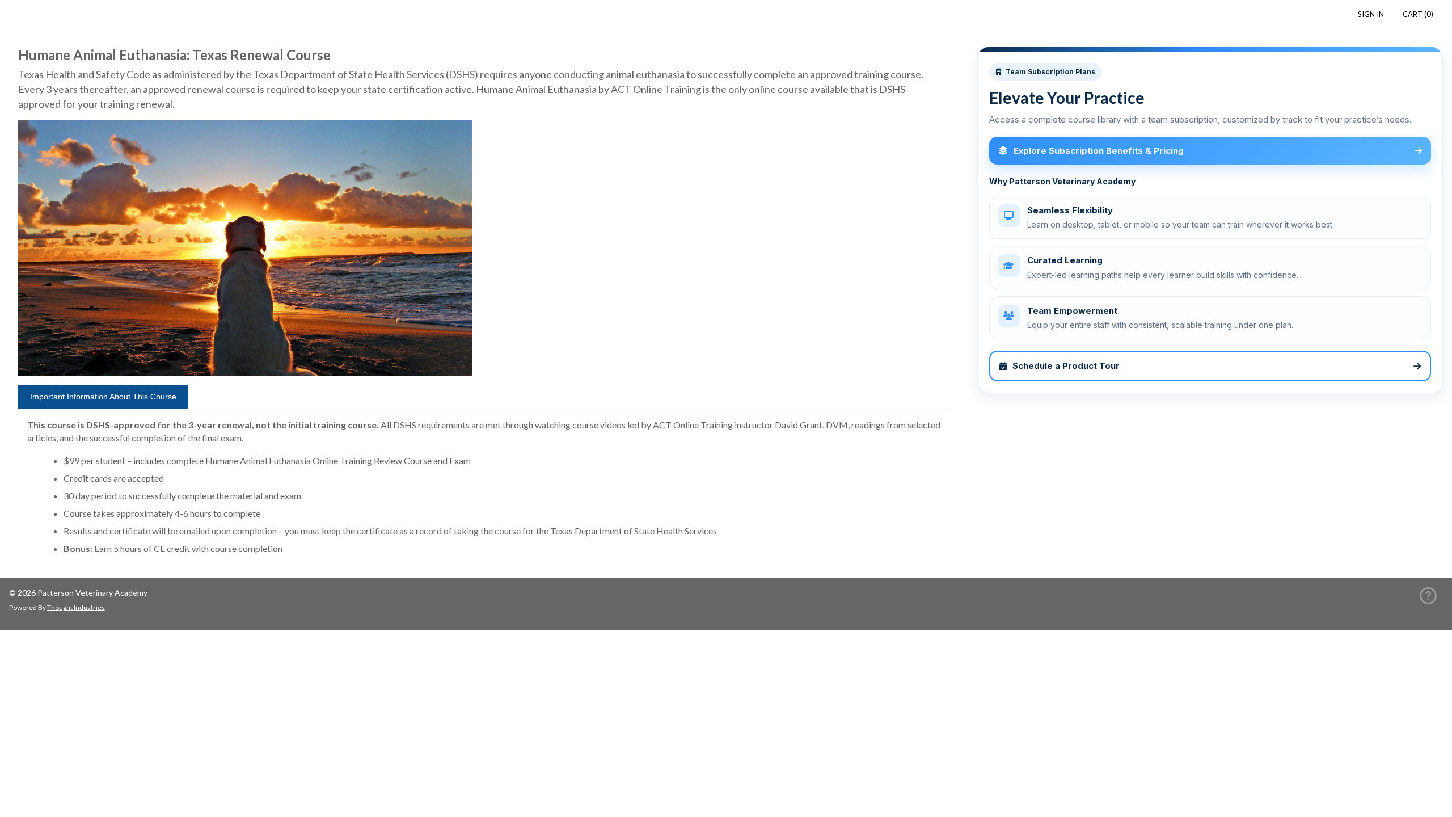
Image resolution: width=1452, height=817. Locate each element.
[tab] (103, 396)
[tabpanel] (484, 491)
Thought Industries (76, 607)
